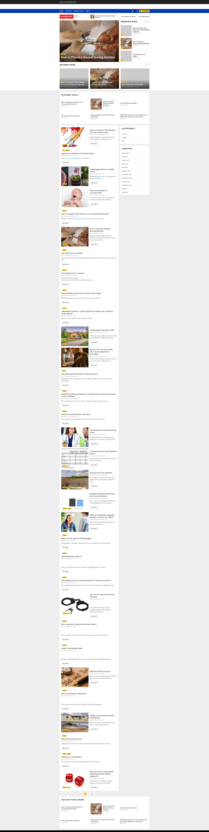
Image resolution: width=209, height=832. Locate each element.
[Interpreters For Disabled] (74, 479)
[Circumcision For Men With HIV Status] (74, 458)
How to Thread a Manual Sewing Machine (88, 57)
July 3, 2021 (73, 155)
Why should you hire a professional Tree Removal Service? (86, 580)
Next (92, 794)
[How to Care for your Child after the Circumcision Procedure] (74, 357)
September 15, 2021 (103, 475)
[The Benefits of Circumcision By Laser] (74, 437)
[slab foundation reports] (89, 553)
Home (61, 11)
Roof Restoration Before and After (76, 414)
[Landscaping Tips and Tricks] (74, 336)
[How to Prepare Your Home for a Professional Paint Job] (89, 211)
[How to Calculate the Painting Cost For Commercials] (74, 137)
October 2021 (126, 182)
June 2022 (125, 164)
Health (64, 205)
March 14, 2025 (65, 106)
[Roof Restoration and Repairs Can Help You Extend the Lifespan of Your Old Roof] (89, 391)
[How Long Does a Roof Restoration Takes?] (89, 621)
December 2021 (127, 174)
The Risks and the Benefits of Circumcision (79, 374)
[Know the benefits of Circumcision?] (74, 197)
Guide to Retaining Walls (71, 648)
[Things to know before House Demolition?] (74, 722)
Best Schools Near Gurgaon (139, 55)
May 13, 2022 (94, 118)
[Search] (137, 11)
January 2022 (126, 171)
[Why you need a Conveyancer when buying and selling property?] (74, 779)
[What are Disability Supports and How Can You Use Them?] (74, 522)
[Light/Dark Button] (133, 11)
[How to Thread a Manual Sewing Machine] (89, 41)
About (88, 11)
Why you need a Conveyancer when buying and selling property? (102, 773)
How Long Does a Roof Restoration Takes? (79, 624)
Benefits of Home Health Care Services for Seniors (102, 495)
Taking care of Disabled (71, 757)
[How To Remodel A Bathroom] (89, 690)
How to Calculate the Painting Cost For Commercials (102, 131)
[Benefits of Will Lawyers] (74, 677)
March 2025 (125, 153)
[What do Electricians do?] (89, 736)
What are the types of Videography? (76, 538)
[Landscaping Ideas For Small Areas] (74, 176)
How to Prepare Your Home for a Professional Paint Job (72, 103)
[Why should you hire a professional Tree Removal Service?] (89, 577)
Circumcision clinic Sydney (98, 197)
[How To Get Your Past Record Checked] (74, 605)
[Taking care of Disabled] (89, 754)
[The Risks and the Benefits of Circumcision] (89, 371)
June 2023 (125, 157)
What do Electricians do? (71, 739)
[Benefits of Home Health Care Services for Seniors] (74, 501)
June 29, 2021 (102, 195)
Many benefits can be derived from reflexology (102, 116)
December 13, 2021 (103, 134)
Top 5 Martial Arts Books (139, 42)
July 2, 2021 (102, 174)
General (63, 53)
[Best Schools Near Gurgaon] (126, 56)
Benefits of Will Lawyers (100, 671)
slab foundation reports (71, 556)
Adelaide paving (99, 176)
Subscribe (145, 11)
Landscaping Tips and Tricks (102, 330)
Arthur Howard (65, 60)
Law (63, 150)
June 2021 (125, 192)
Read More (94, 143)
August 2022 (126, 160)
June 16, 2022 (136, 58)
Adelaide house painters (82, 219)
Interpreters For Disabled (101, 473)
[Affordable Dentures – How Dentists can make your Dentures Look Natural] (89, 308)
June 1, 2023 (73, 60)
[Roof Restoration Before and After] (89, 411)
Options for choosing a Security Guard (77, 153)
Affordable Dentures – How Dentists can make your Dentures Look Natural (133, 116)
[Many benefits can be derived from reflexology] (89, 290)
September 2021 (127, 185)
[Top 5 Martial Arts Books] (126, 43)
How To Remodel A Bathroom (73, 693)
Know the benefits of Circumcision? (98, 191)
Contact (68, 11)
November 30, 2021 (103, 434)
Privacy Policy (78, 11)
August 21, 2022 (137, 45)
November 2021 (127, 178)
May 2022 (125, 167)
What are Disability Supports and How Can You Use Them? (102, 516)
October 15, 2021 (103, 456)
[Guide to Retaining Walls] (89, 645)
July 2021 (125, 189)
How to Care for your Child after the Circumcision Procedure (101, 351)
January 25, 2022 (103, 332)
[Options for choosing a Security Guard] (89, 150)
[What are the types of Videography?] (89, 535)
